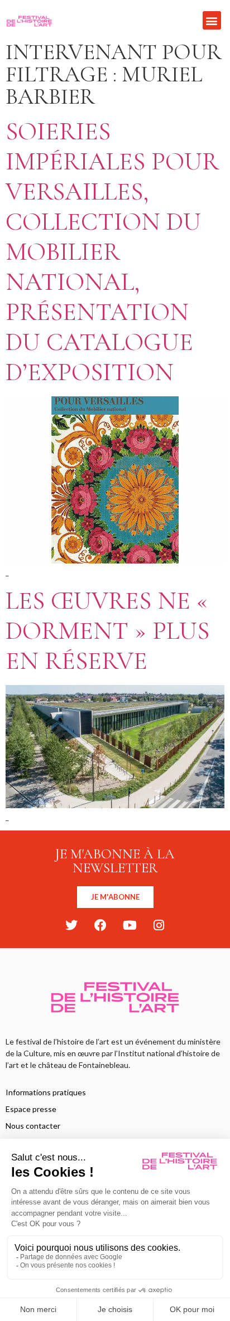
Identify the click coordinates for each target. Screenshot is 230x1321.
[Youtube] (129, 925)
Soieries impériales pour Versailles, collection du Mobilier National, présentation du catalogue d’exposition (112, 251)
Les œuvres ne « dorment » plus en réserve (107, 630)
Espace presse (31, 1109)
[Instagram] (158, 925)
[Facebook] (100, 925)
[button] (212, 20)
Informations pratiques (46, 1092)
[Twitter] (71, 925)
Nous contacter (33, 1125)
